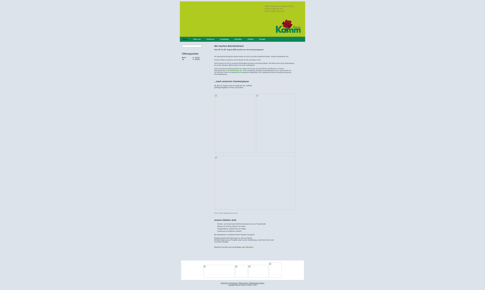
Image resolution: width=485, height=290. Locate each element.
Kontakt (262, 39)
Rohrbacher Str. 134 (238, 70)
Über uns (197, 39)
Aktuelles (238, 39)
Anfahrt (250, 39)
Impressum (233, 283)
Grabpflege (224, 39)
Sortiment (210, 39)
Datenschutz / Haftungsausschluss (251, 283)
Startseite (224, 283)
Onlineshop (242, 63)
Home (185, 39)
